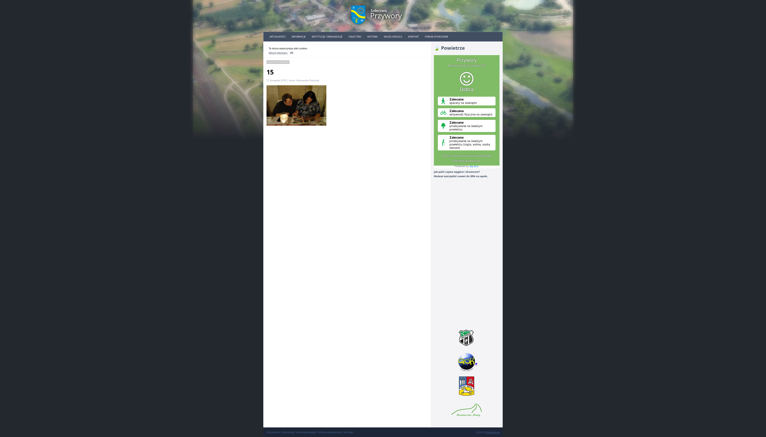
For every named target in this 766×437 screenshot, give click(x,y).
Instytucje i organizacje (327, 36)
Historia (372, 36)
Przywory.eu (492, 432)
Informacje (299, 36)
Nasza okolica (393, 36)
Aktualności (277, 36)
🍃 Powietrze (449, 48)
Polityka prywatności (330, 432)
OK (291, 53)
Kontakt (413, 36)
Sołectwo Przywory (278, 62)
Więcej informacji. (278, 53)
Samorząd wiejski (306, 432)
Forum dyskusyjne (436, 36)
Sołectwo (354, 36)
